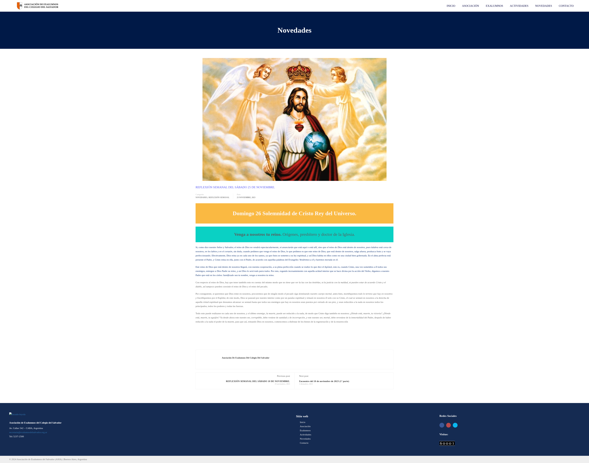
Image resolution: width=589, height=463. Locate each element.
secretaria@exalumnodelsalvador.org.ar (28, 432)
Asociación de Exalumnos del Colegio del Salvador (245, 358)
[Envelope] (455, 425)
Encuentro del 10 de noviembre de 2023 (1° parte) (324, 381)
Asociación (470, 5)
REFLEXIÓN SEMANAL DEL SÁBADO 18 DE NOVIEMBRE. (258, 381)
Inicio (451, 5)
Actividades (519, 5)
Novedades (543, 5)
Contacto (566, 5)
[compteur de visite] (447, 443)
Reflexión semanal (219, 197)
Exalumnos (494, 5)
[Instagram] (448, 425)
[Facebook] (441, 425)
